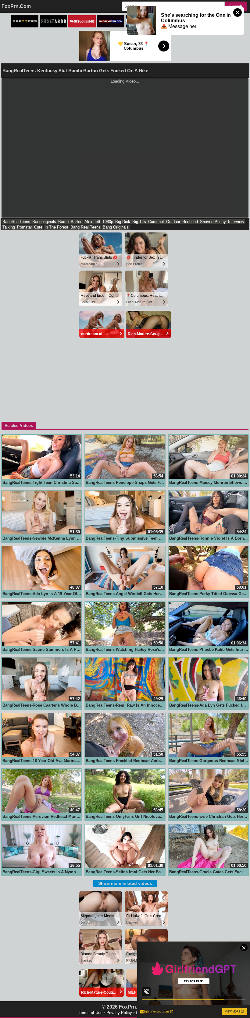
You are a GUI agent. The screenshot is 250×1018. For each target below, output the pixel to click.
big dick (122, 221)
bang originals (116, 227)
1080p (107, 221)
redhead (190, 221)
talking (8, 227)
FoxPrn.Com (16, 6)
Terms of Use (90, 1012)
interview (236, 221)
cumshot (156, 221)
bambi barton (70, 221)
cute (38, 227)
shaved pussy (213, 221)
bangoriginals (44, 221)
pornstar (24, 227)
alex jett (92, 221)
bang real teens (85, 227)
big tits (139, 221)
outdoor (173, 221)
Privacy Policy (119, 1012)
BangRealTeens (16, 221)
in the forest (56, 227)
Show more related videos (125, 883)
